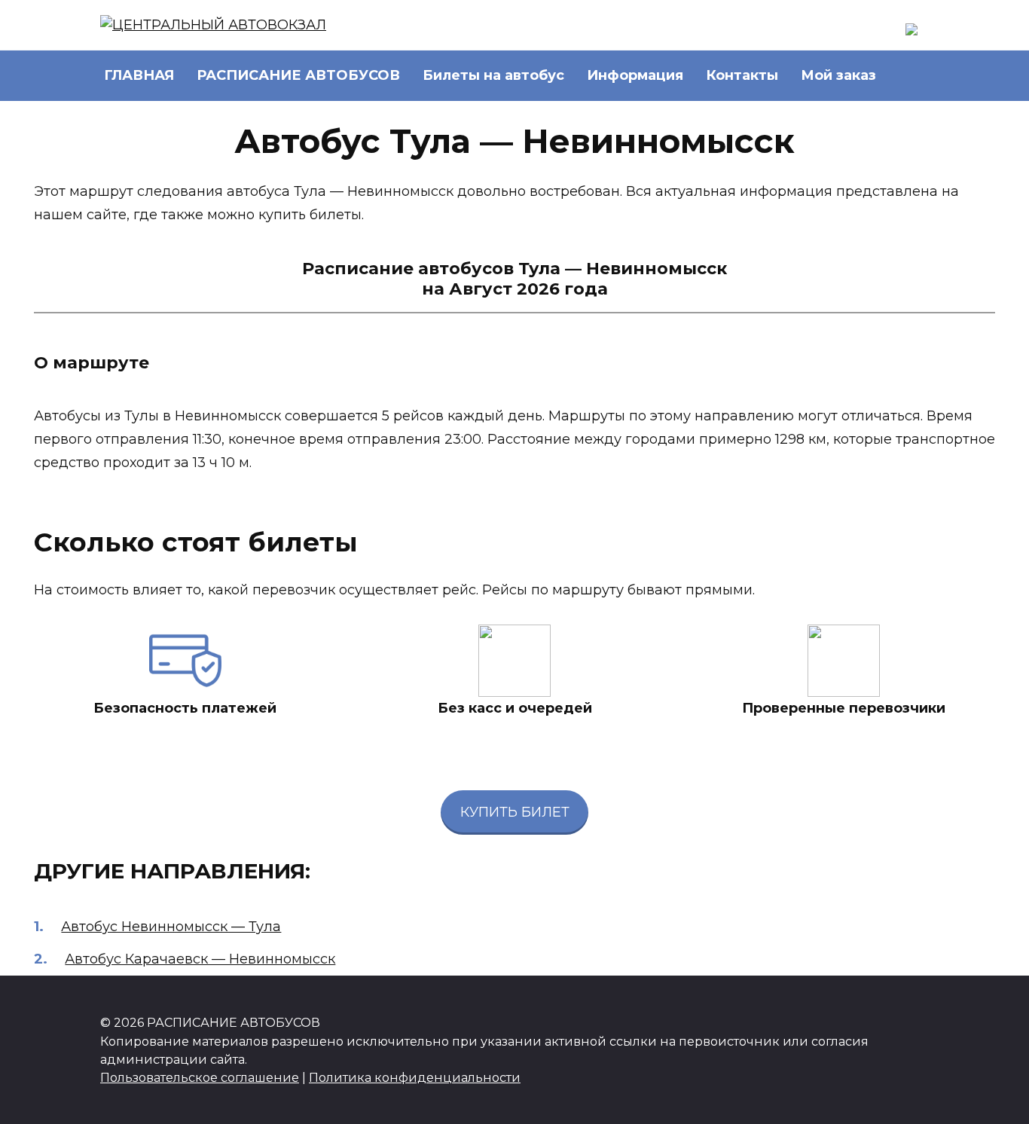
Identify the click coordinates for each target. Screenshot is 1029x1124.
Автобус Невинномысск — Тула (171, 926)
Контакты (742, 75)
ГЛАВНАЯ (139, 75)
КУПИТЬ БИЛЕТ (514, 812)
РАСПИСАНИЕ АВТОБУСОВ (298, 75)
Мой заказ (838, 75)
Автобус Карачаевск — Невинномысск (200, 959)
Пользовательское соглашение (199, 1077)
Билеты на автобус (493, 75)
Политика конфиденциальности (415, 1077)
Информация (635, 75)
